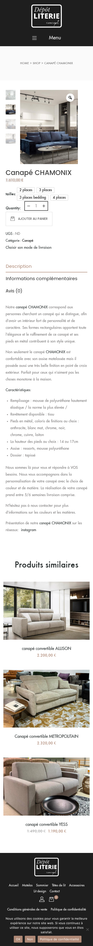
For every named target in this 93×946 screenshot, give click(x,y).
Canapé (27, 240)
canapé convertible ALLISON (46, 649)
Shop (36, 63)
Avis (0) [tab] (14, 291)
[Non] (87, 929)
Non (30, 939)
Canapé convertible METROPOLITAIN (46, 736)
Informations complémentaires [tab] (41, 278)
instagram (28, 530)
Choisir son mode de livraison (28, 247)
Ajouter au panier (33, 218)
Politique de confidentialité (59, 939)
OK (18, 939)
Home (24, 63)
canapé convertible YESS (47, 824)
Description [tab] (19, 266)
